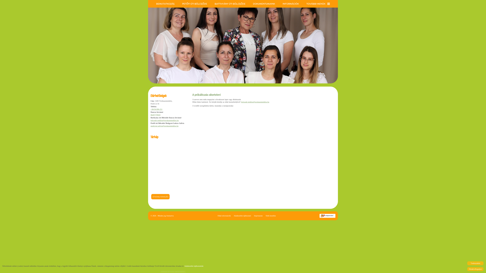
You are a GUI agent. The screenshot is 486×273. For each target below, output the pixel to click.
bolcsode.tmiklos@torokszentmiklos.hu (165, 120)
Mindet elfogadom (475, 269)
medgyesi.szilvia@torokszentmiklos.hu (164, 126)
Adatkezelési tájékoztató (242, 216)
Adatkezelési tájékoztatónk (193, 266)
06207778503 (155, 115)
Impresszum (258, 216)
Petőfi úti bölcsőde (194, 3)
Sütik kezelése (271, 216)
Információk (291, 3)
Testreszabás (475, 263)
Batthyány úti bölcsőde (230, 3)
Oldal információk (224, 216)
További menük (315, 3)
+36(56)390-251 (156, 109)
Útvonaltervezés (160, 197)
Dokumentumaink (264, 3)
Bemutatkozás (165, 3)
